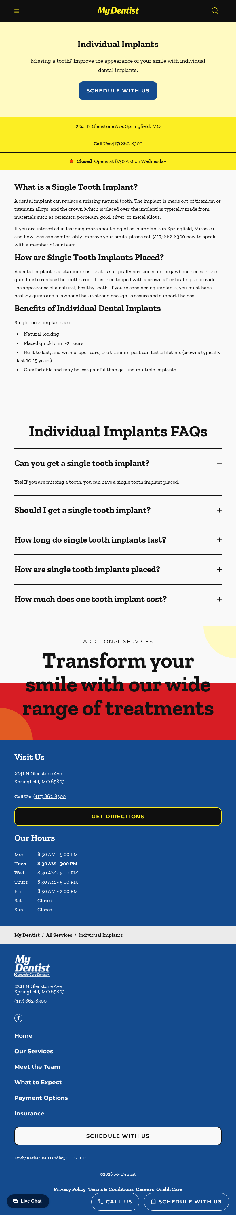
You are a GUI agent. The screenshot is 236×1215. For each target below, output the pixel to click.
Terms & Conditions (111, 1189)
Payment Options (41, 1097)
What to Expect (38, 1082)
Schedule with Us (118, 91)
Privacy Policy (70, 1189)
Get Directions (118, 816)
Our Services (33, 1051)
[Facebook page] (18, 1018)
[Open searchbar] (215, 11)
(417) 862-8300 (126, 143)
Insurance (29, 1113)
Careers (145, 1189)
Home (23, 1035)
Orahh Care (169, 1189)
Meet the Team (37, 1066)
